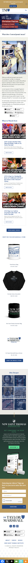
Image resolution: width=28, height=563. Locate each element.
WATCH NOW (9, 152)
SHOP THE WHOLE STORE (14, 360)
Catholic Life (8, 408)
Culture (20, 408)
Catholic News (20, 397)
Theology (20, 385)
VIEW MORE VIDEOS (14, 230)
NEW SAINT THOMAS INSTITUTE (14, 543)
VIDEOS (14, 540)
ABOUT (8, 540)
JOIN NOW (13, 447)
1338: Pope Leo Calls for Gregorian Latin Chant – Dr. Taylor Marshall (12, 212)
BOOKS (20, 540)
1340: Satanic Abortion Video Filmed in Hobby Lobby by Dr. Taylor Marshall (13, 143)
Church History (8, 385)
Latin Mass (8, 397)
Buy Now (13, 6)
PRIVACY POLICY (14, 547)
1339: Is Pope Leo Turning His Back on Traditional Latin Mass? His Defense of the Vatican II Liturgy (13, 178)
